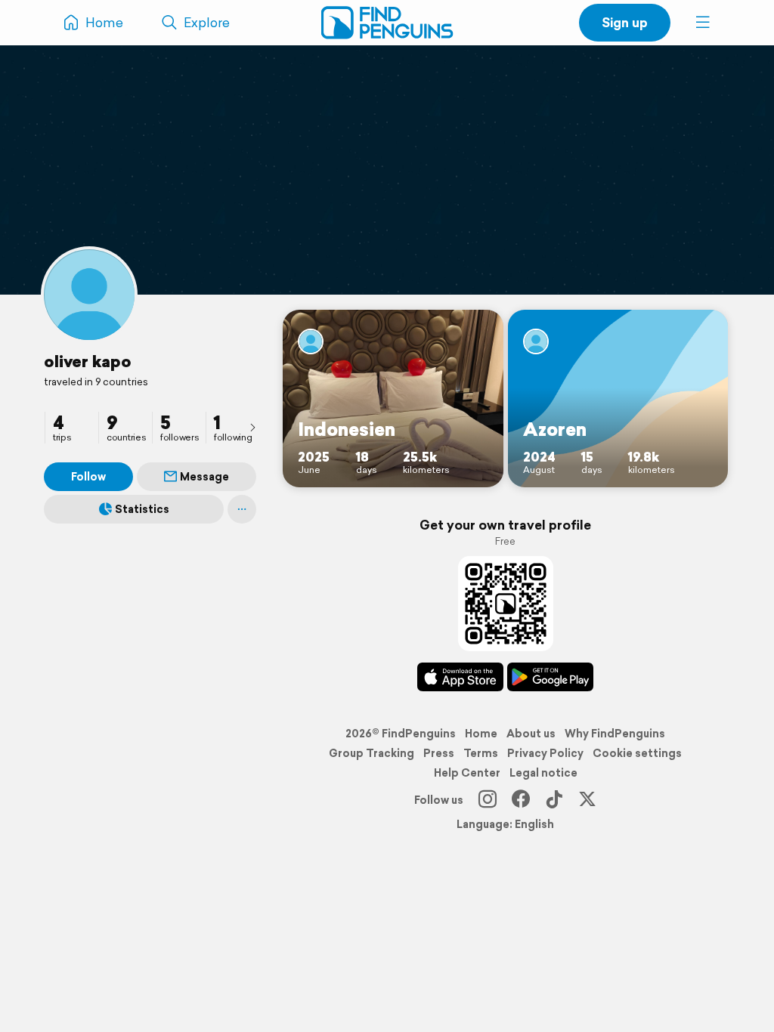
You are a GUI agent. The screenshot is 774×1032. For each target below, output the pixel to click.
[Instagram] (487, 800)
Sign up (625, 22)
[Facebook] (521, 800)
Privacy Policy (545, 753)
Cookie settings (637, 753)
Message (204, 476)
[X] (587, 800)
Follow (88, 476)
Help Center (467, 772)
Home (481, 733)
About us (531, 733)
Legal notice (543, 772)
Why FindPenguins (615, 733)
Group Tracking (371, 753)
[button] (703, 22)
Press (438, 753)
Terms (480, 753)
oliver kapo (88, 361)
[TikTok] (554, 800)
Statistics (142, 509)
